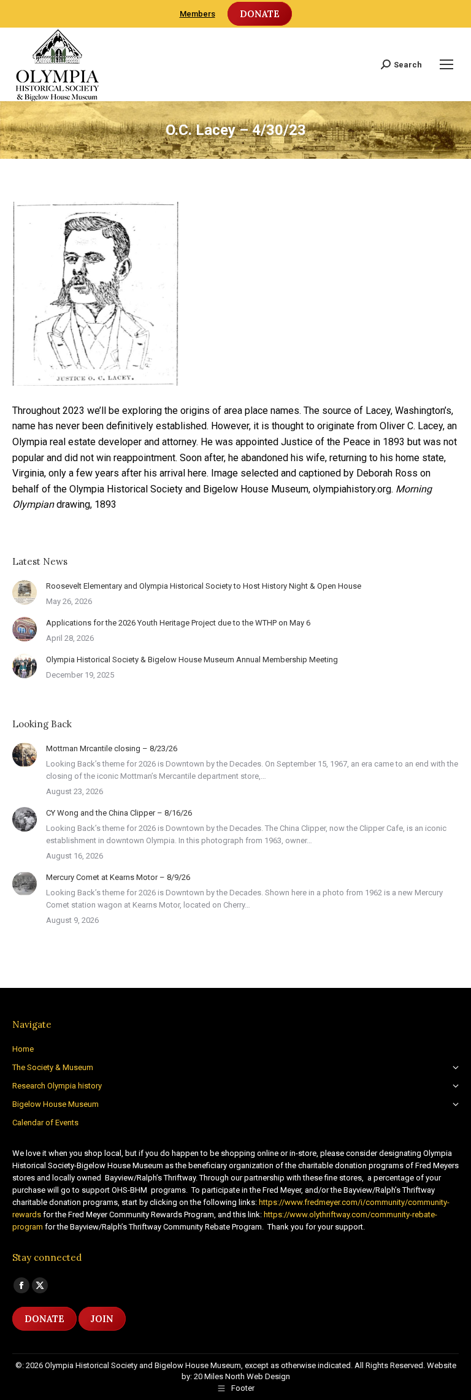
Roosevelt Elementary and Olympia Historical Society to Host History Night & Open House (203, 586)
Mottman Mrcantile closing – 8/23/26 (111, 748)
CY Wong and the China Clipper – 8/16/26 (119, 812)
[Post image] (24, 592)
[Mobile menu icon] (446, 64)
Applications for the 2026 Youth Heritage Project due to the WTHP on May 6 (178, 622)
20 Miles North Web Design (242, 1376)
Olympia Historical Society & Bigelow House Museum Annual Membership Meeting (192, 659)
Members (197, 13)
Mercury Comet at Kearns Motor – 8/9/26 (118, 877)
